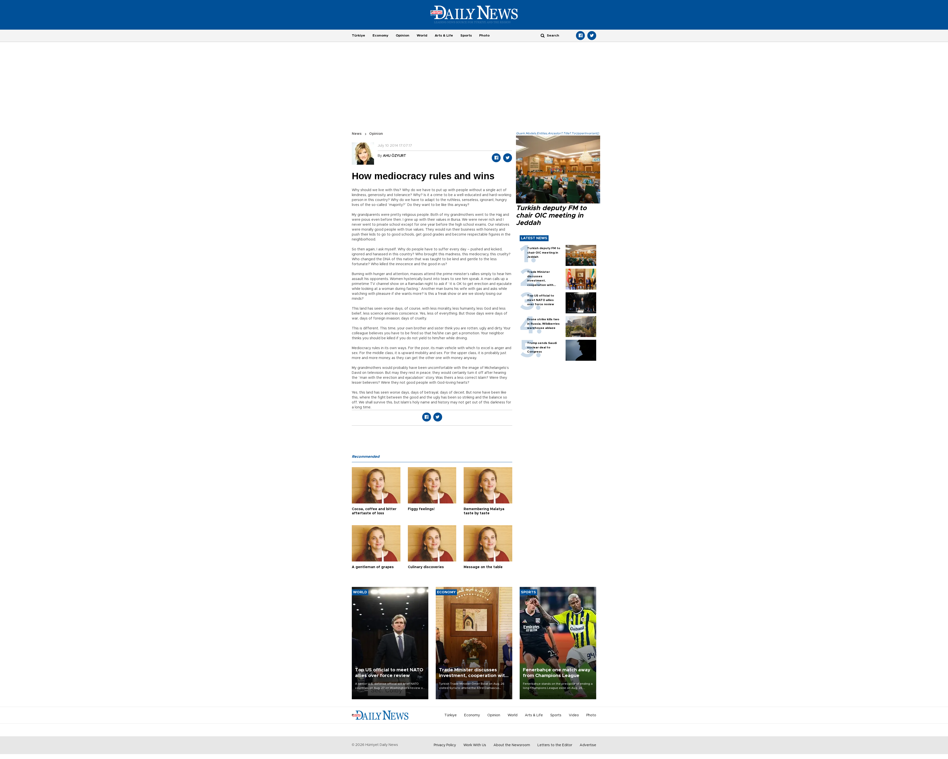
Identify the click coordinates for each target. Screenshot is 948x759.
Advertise (588, 745)
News (357, 134)
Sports (466, 35)
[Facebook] (580, 35)
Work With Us (474, 745)
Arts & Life (444, 35)
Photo (484, 35)
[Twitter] (591, 35)
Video (574, 715)
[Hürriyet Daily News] (474, 14)
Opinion (402, 35)
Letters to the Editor (554, 745)
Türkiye (358, 35)
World (422, 35)
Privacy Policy (445, 745)
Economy (380, 35)
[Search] (543, 35)
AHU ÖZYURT (394, 156)
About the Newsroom (512, 745)
